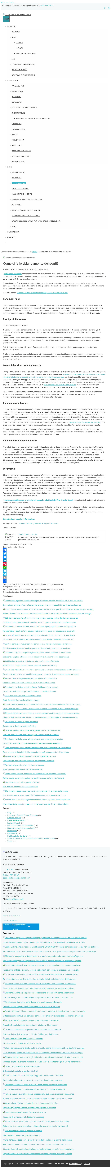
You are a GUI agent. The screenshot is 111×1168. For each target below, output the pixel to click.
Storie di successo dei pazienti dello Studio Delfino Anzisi (36, 221)
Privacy (79, 1164)
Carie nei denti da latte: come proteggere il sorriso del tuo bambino (31, 735)
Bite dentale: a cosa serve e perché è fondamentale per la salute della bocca (34, 795)
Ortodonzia (16, 102)
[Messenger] (54, 557)
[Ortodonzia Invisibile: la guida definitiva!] (20, 722)
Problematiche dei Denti (22, 194)
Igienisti (19, 48)
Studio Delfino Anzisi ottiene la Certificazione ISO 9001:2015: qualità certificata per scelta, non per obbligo (47, 613)
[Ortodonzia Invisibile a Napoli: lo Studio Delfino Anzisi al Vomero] (30, 687)
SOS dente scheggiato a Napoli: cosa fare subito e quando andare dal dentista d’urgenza (39, 622)
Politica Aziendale (19, 70)
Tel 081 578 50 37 (45, 5)
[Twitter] (54, 553)
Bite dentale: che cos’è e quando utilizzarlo (20, 787)
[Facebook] (54, 550)
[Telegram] (54, 570)
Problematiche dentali (21, 151)
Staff (14, 37)
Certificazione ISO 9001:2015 (23, 75)
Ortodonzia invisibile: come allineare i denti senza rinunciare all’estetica (32, 743)
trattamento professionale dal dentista (84, 422)
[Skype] (54, 574)
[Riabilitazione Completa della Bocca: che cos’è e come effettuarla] (31, 661)
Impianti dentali (18, 162)
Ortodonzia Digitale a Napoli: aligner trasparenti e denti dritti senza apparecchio (36, 657)
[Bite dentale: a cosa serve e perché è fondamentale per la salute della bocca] (35, 791)
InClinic (72, 1164)
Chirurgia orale (18, 113)
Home (34, 252)
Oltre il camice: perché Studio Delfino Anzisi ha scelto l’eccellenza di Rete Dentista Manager (40, 709)
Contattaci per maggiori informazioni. (19, 519)
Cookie (87, 1164)
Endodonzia (16, 124)
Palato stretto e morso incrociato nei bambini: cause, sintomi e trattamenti (33, 589)
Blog (9, 167)
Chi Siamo (16, 32)
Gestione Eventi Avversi (10, 920)
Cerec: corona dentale (21, 156)
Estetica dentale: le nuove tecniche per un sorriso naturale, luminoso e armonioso (36, 648)
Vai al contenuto (7, 2)
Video (14, 227)
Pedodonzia (16, 97)
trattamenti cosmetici (13, 274)
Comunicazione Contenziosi (11, 916)
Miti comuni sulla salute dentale (26, 216)
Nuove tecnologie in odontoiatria (26, 210)
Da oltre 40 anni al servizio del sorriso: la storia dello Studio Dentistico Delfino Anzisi (38, 639)
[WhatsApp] (54, 567)
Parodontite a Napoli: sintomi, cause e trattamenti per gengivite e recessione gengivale (39, 631)
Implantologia (18, 140)
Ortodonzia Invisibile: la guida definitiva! (19, 726)
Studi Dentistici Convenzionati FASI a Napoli (21, 700)
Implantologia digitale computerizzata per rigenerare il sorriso (28, 761)
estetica (37, 584)
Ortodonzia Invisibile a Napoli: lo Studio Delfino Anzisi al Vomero (29, 691)
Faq (13, 59)
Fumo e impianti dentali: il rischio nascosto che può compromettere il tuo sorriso (36, 752)
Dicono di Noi (13, 232)
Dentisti (19, 43)
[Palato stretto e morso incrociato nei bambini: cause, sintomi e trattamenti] (34, 774)
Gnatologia (16, 145)
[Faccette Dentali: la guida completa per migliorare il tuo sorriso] (30, 678)
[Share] (54, 581)
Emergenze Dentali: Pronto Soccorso (27, 199)
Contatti (11, 237)
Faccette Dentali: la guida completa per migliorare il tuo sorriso (29, 683)
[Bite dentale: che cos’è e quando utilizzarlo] (21, 782)
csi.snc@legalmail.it (15, 899)
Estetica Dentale (19, 183)
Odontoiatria (17, 91)
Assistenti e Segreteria (26, 54)
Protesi (15, 135)
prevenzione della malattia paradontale (60, 385)
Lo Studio (11, 26)
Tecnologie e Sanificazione (23, 64)
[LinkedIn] (54, 560)
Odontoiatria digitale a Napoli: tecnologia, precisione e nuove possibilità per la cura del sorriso (42, 605)
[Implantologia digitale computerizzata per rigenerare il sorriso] (29, 756)
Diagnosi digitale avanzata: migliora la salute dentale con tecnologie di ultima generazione (40, 717)
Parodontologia (18, 129)
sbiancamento (57, 584)
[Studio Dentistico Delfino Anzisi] (17, 15)
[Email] (54, 577)
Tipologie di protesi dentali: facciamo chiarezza (22, 592)
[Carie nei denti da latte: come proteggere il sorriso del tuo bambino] (31, 730)
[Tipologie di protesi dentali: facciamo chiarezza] (23, 765)
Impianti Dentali (18, 172)
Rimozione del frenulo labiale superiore (33, 118)
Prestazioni (12, 80)
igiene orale (46, 584)
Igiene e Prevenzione (20, 189)
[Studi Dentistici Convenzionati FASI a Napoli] (22, 696)
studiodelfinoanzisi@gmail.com (16, 878)
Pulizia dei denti (18, 86)
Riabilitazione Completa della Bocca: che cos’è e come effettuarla (30, 665)
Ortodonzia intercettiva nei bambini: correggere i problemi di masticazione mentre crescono (41, 674)
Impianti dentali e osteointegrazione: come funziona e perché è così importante (35, 804)
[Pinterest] (54, 564)
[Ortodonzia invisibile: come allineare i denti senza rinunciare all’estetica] (33, 739)
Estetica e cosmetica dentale (24, 108)
